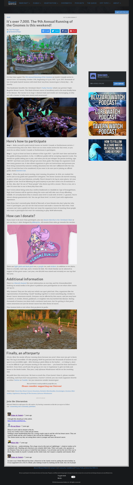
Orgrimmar (16, 393)
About (116, 3)
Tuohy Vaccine (47, 88)
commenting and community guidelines (22, 406)
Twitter (17, 380)
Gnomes (68, 391)
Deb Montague (14, 30)
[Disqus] (42, 438)
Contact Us (53, 468)
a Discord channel (20, 283)
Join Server (119, 84)
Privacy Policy (79, 468)
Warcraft (24, 3)
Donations (35, 391)
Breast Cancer (27, 391)
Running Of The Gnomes (28, 393)
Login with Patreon (122, 12)
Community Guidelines (65, 468)
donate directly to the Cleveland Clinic (58, 220)
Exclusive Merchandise (47, 391)
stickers (53, 266)
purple (41, 266)
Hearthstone (50, 3)
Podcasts (79, 3)
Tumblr (25, 380)
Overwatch (66, 3)
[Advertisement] (107, 29)
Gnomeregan (60, 391)
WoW (8, 17)
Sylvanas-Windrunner (44, 393)
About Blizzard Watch (41, 468)
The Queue (92, 3)
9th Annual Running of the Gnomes (38, 77)
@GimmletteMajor (14, 32)
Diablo (36, 3)
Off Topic (104, 3)
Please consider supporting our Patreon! (42, 386)
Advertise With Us (91, 468)
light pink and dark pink (23, 266)
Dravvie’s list (21, 171)
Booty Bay (18, 391)
